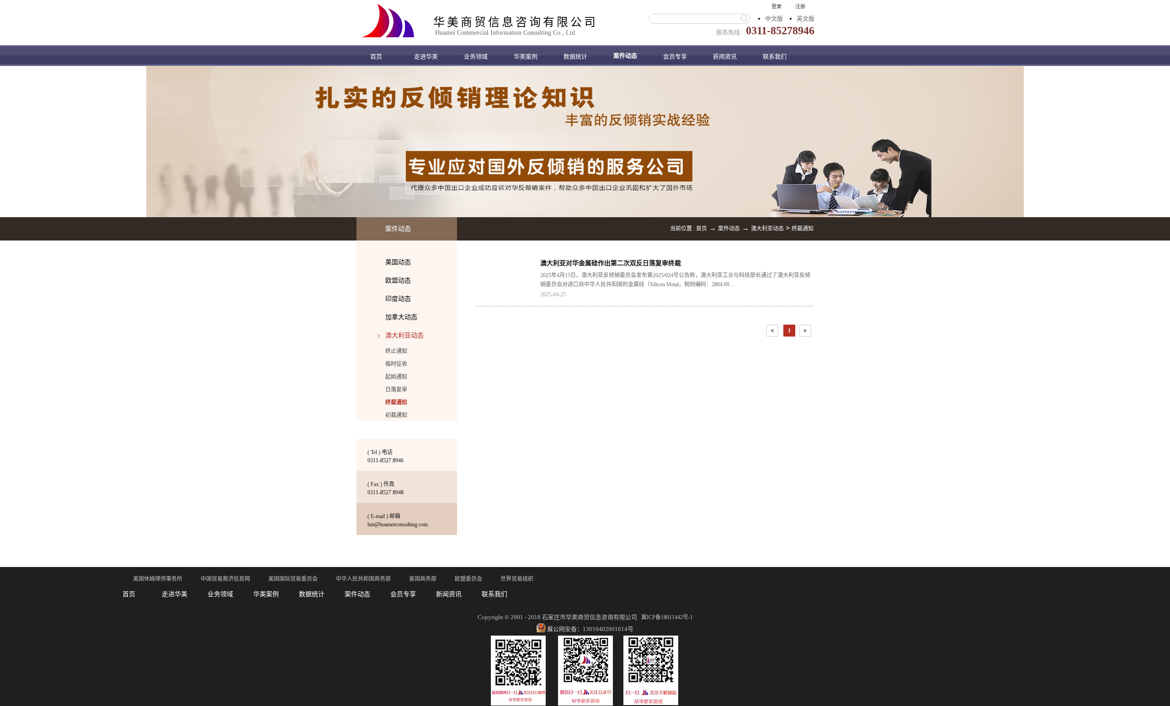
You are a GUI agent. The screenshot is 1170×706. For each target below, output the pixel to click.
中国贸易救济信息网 (225, 579)
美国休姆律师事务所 (157, 579)
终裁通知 (803, 228)
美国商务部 (422, 579)
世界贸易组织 (516, 579)
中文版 (774, 18)
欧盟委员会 (468, 579)
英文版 (805, 18)
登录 (776, 6)
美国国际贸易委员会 (293, 579)
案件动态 (729, 228)
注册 (800, 6)
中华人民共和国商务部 (363, 579)
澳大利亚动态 (767, 228)
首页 (376, 56)
